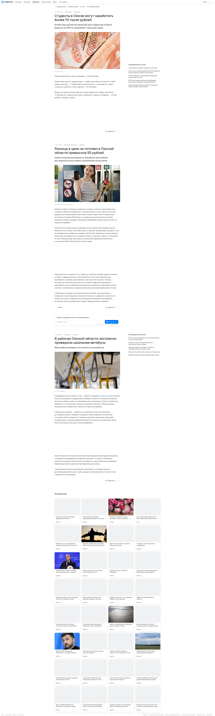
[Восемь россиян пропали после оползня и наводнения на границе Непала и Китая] (147, 699)
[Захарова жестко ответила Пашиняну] (121, 564)
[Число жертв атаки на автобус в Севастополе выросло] (121, 672)
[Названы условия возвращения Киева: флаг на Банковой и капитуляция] (147, 564)
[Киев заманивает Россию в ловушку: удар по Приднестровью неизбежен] (147, 618)
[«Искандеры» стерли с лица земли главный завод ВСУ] (147, 645)
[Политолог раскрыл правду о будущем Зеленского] (67, 511)
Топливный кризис (94, 6)
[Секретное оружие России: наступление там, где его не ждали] (94, 672)
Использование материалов (189, 714)
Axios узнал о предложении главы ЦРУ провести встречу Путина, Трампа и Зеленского (144, 71)
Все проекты (21, 714)
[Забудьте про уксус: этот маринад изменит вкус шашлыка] (121, 591)
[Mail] (2, 2)
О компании (8, 714)
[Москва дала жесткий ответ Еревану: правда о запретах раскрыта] (94, 591)
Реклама (14, 714)
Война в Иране (73, 6)
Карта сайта (209, 714)
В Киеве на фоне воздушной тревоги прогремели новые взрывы (140, 343)
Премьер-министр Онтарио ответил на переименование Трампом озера (141, 348)
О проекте (145, 714)
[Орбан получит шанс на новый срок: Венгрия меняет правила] (67, 564)
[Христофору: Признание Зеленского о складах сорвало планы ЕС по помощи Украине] (67, 645)
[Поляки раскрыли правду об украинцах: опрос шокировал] (94, 618)
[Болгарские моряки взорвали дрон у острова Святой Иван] (94, 699)
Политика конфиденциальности (172, 714)
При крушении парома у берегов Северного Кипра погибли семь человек (143, 86)
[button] (87, 50)
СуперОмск (67, 334)
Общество (77, 12)
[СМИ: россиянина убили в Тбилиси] (147, 591)
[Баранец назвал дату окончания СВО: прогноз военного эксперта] (94, 538)
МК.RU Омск (68, 12)
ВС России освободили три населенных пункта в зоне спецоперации (143, 338)
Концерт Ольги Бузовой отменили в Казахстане (144, 352)
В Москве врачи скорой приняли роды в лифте (143, 355)
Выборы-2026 (61, 6)
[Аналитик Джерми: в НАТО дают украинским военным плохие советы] (147, 672)
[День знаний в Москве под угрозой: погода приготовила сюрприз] (67, 699)
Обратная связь (201, 714)
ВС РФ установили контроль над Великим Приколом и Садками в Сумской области (142, 81)
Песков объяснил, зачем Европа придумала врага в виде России (142, 76)
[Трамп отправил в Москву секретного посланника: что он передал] (121, 645)
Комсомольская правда (70, 144)
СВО (83, 6)
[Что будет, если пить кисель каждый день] (147, 538)
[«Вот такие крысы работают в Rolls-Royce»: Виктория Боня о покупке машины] (147, 511)
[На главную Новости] (8, 2)
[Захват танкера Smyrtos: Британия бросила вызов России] (121, 618)
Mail (3, 714)
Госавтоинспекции (106, 396)
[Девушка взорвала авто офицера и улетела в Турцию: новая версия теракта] (67, 591)
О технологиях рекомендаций (156, 714)
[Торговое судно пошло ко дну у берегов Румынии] (94, 645)
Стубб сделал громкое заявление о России (142, 68)
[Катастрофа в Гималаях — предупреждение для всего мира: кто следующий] (94, 511)
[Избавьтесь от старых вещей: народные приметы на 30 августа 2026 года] (67, 538)
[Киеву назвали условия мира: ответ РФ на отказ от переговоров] (94, 564)
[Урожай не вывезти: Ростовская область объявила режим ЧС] (121, 699)
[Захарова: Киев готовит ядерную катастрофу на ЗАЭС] (67, 672)
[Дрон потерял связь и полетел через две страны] (121, 538)
